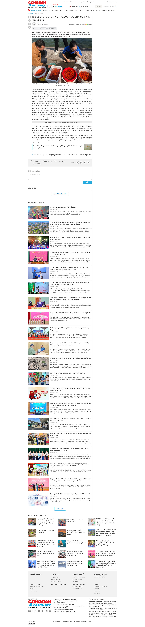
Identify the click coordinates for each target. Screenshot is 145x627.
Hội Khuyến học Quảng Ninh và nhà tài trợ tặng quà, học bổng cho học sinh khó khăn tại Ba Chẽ (46, 543)
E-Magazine (97, 590)
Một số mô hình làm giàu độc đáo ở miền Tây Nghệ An (67, 373)
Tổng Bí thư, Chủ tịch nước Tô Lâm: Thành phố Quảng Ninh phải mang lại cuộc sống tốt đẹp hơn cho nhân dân (70, 298)
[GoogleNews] (50, 612)
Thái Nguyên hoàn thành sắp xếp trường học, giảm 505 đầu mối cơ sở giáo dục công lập (70, 253)
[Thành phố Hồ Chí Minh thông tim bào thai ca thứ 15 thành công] (38, 499)
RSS (29, 611)
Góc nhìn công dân (104, 10)
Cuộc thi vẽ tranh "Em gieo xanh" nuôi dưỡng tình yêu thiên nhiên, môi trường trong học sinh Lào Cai (69, 465)
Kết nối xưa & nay (55, 579)
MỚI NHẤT (75, 7)
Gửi (87, 182)
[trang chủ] (45, 4)
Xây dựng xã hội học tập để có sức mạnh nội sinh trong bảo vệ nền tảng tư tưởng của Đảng (45, 522)
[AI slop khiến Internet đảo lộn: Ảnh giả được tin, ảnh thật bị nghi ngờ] (62, 564)
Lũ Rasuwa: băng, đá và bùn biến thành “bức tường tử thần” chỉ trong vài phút (70, 359)
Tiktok (84, 2)
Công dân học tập (56, 10)
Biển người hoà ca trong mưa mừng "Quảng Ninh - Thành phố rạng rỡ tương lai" (70, 238)
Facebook (66, 2)
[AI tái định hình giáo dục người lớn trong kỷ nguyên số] (62, 544)
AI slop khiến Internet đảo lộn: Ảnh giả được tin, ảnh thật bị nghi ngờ (74, 563)
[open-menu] (116, 10)
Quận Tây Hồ (48, 161)
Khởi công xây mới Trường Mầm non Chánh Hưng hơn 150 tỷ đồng (69, 329)
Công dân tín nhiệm (77, 586)
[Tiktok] (46, 612)
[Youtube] (42, 612)
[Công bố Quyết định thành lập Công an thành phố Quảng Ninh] (38, 318)
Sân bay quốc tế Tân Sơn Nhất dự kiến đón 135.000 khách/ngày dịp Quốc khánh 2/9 (71, 419)
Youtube (78, 2)
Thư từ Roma (75, 581)
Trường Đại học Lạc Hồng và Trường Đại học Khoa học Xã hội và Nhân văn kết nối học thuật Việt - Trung (70, 268)
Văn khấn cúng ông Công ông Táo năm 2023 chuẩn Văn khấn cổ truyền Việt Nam (62, 155)
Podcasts (96, 588)
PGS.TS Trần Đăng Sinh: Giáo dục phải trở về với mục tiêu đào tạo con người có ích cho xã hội (105, 522)
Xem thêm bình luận (60, 194)
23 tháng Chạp (38, 161)
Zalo (72, 2)
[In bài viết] (29, 28)
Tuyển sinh (75, 576)
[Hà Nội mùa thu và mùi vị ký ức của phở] (32, 533)
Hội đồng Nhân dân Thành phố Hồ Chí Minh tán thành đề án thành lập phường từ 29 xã (69, 449)
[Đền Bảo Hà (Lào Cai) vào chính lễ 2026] (38, 212)
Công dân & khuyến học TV (100, 586)
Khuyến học (46, 10)
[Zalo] (29, 20)
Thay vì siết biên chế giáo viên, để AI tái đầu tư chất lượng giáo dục (74, 553)
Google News (91, 2)
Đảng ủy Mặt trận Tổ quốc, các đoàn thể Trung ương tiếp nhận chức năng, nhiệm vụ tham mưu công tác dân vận (70, 480)
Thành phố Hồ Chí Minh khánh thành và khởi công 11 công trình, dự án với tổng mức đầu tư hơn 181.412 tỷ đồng (70, 223)
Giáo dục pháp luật (68, 10)
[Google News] (88, 25)
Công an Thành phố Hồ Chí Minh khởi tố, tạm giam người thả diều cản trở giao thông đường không (69, 344)
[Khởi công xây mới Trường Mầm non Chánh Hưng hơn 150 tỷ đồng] (38, 333)
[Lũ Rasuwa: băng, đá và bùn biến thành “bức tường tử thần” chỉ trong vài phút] (38, 363)
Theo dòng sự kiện (36, 10)
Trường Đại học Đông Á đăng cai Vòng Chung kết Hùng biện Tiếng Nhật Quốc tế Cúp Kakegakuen (69, 283)
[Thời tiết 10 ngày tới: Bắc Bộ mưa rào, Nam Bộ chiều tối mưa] (32, 554)
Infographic (97, 591)
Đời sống (32, 588)
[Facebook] (29, 18)
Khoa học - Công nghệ (91, 10)
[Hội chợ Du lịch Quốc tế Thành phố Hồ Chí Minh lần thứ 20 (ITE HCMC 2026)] (38, 439)
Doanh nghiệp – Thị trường (36, 586)
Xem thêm (60, 509)
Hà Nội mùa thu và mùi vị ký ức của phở (45, 531)
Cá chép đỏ (37, 163)
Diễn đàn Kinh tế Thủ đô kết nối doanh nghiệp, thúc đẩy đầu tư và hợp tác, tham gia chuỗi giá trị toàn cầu (70, 404)
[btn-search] (115, 7)
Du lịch (31, 590)
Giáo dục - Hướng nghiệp (78, 577)
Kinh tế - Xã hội (79, 10)
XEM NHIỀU (84, 7)
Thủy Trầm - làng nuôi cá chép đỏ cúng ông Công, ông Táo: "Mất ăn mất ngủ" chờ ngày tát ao (57, 147)
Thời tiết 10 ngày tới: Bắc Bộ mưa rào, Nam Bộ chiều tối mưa (46, 553)
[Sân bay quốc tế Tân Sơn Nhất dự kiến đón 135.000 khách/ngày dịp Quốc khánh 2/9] (38, 424)
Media (112, 10)
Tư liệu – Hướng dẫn (56, 581)
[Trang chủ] (29, 10)
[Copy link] (29, 24)
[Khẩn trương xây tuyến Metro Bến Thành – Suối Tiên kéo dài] (62, 533)
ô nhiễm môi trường (59, 161)
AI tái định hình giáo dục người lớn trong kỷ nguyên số (76, 542)
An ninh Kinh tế (33, 591)
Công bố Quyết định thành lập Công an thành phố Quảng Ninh (70, 313)
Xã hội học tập (54, 577)
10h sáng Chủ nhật (77, 588)
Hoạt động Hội (54, 576)
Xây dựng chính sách (99, 576)
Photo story (97, 593)
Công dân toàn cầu (77, 579)
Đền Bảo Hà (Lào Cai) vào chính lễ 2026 (63, 207)
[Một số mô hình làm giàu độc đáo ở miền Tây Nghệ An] (38, 378)
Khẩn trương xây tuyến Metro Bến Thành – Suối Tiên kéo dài (75, 532)
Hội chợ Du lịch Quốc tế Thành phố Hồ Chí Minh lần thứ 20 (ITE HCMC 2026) (70, 434)
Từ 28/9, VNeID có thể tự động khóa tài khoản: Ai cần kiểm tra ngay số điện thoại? (70, 389)
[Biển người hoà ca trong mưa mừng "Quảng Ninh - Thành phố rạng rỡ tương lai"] (38, 242)
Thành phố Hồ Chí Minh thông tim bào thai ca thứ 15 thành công (70, 494)
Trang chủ (30, 13)
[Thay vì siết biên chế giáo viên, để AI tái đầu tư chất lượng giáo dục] (62, 554)
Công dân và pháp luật (100, 577)
